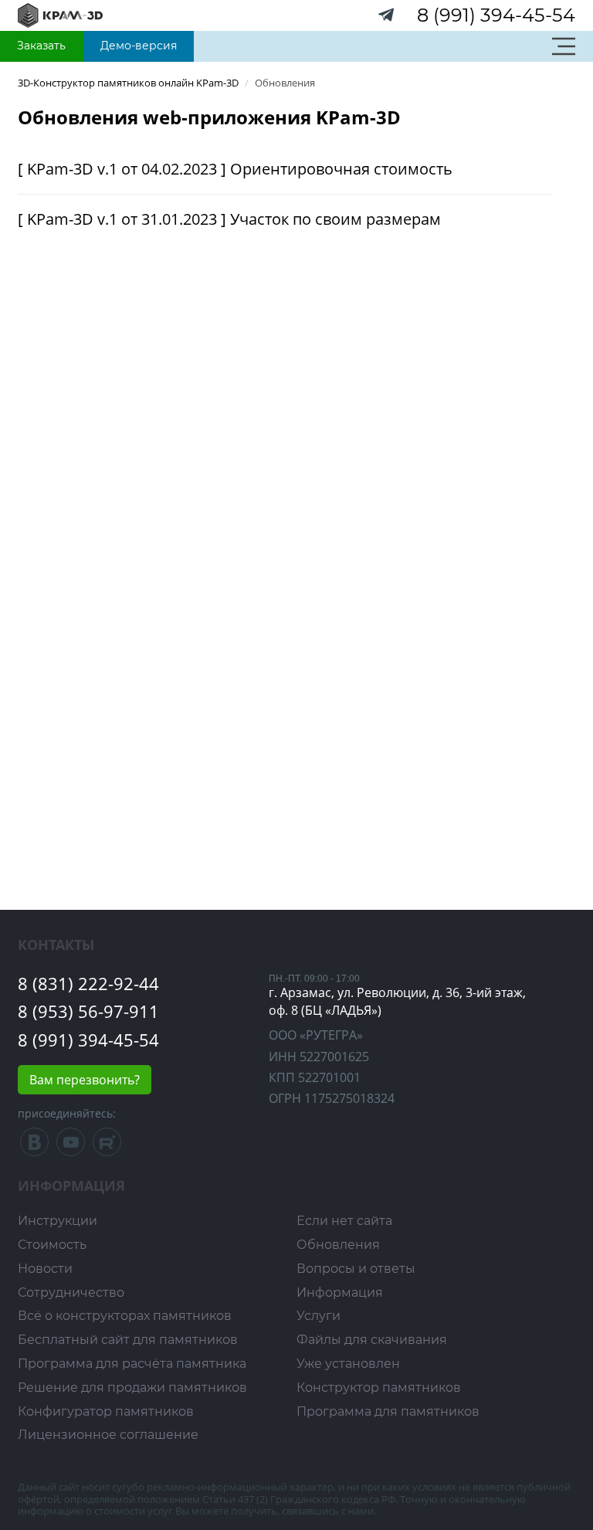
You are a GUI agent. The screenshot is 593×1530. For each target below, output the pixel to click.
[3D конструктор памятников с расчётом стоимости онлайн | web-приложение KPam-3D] (60, 14)
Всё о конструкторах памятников (125, 1315)
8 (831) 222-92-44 (88, 983)
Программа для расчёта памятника (132, 1363)
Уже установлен (348, 1363)
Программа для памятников (387, 1411)
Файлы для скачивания (371, 1339)
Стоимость (52, 1244)
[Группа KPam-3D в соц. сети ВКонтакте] (36, 1145)
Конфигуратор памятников (106, 1411)
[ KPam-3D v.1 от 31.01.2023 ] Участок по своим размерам (229, 219)
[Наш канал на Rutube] (107, 1145)
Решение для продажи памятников (132, 1387)
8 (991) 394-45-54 (496, 15)
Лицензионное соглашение (108, 1434)
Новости (45, 1268)
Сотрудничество (71, 1292)
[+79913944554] (386, 18)
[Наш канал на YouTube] (70, 1145)
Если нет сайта (344, 1220)
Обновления (338, 1244)
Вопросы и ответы (355, 1268)
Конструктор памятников (378, 1387)
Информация (339, 1292)
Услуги (318, 1315)
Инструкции (57, 1220)
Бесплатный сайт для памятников (128, 1339)
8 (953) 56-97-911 (88, 1011)
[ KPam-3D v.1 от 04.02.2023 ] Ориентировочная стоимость (235, 168)
